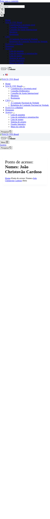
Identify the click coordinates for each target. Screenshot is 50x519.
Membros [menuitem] (13, 32)
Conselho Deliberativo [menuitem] (18, 27)
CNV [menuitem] (7, 37)
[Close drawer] (2, 15)
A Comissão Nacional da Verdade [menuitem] (23, 39)
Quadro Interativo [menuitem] (16, 60)
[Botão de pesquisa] (2, 11)
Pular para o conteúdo (9, 1)
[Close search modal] (2, 3)
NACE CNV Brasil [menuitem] (13, 22)
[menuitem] (6, 75)
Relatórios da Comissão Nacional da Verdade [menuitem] (28, 41)
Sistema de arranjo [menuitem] (17, 58)
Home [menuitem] (8, 20)
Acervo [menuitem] (8, 49)
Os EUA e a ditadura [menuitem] (14, 44)
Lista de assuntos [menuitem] (16, 51)
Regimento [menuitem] (14, 34)
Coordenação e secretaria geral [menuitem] (22, 25)
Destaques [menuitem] (9, 46)
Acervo (3, 145)
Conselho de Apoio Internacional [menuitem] (23, 29)
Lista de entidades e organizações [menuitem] (23, 53)
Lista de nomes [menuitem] (15, 56)
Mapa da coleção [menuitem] (16, 63)
